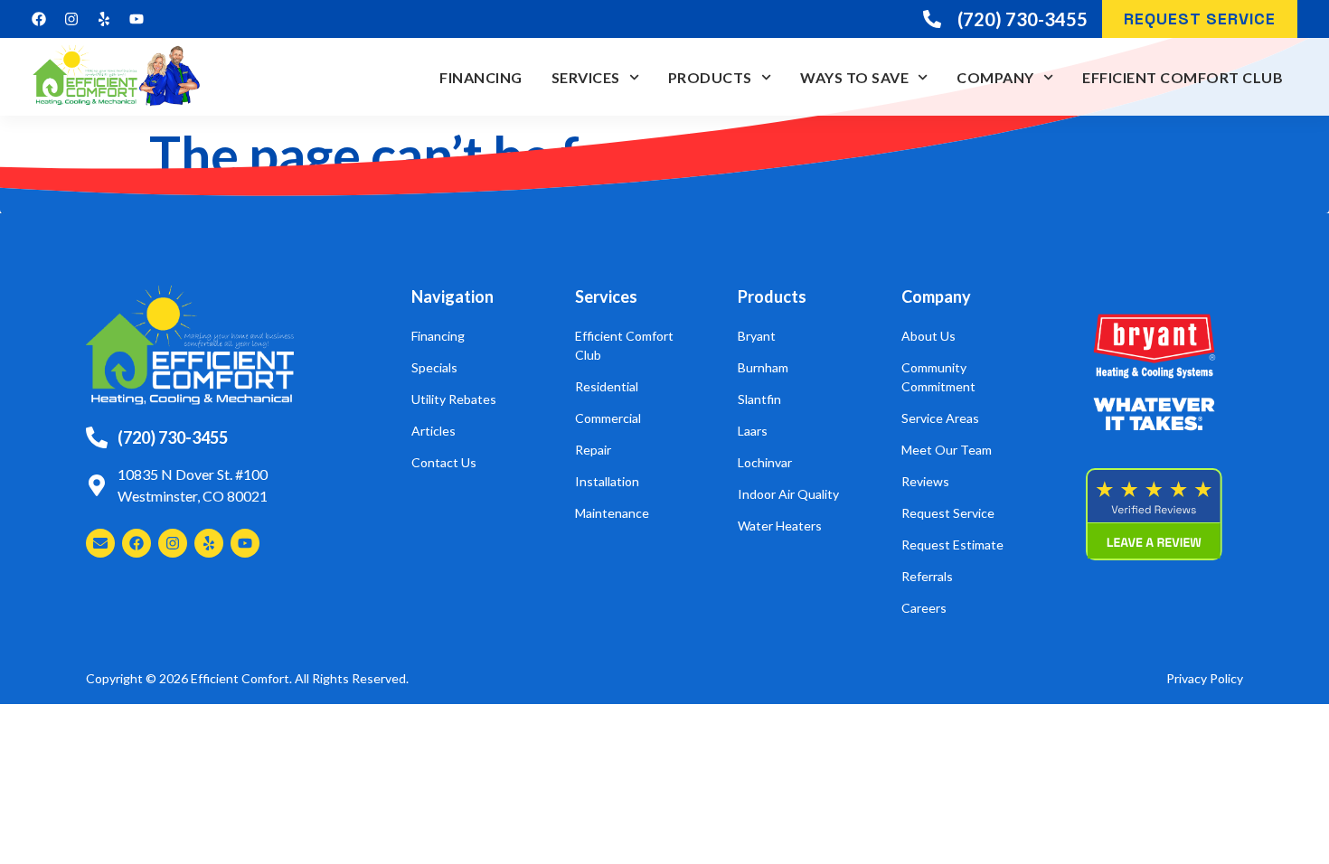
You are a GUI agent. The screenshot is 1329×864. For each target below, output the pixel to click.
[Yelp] (104, 19)
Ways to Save (854, 77)
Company (995, 77)
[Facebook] (39, 19)
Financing (481, 77)
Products (710, 77)
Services (585, 77)
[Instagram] (71, 19)
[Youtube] (136, 19)
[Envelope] (100, 543)
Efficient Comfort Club (1182, 77)
